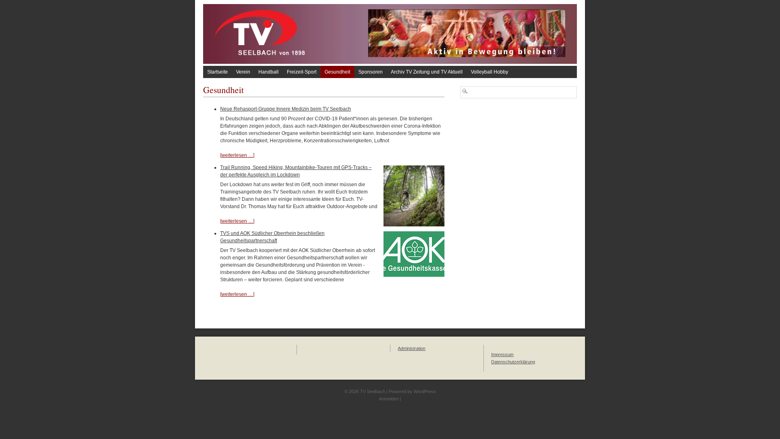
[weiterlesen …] (237, 155)
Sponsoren (370, 72)
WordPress (425, 391)
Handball (268, 72)
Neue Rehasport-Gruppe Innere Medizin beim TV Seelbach (285, 109)
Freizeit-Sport (301, 72)
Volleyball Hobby (489, 72)
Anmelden (389, 398)
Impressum (502, 354)
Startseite (217, 72)
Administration (411, 348)
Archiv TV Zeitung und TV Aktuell (427, 72)
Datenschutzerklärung (513, 361)
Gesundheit (337, 72)
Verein (243, 72)
